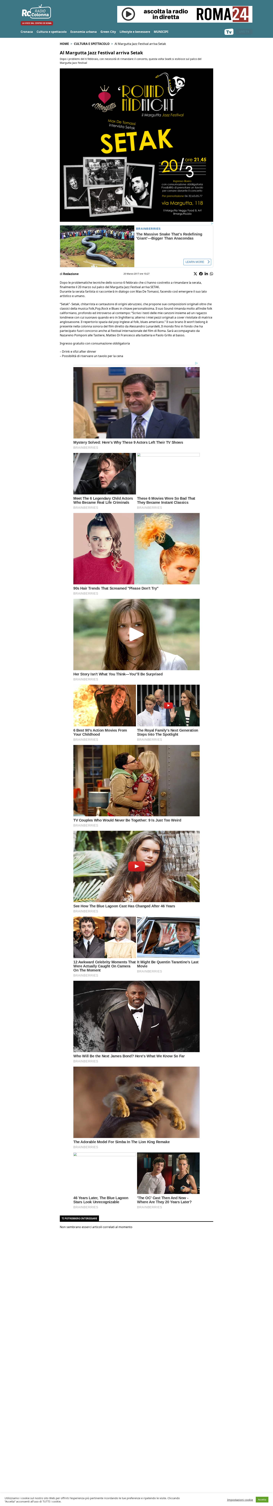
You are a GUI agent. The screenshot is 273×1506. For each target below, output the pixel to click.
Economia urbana (83, 32)
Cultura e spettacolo (52, 32)
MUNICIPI (161, 32)
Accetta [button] (262, 1499)
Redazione (71, 274)
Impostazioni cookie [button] (240, 1499)
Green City (108, 32)
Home (64, 44)
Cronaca (27, 32)
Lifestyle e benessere (135, 32)
